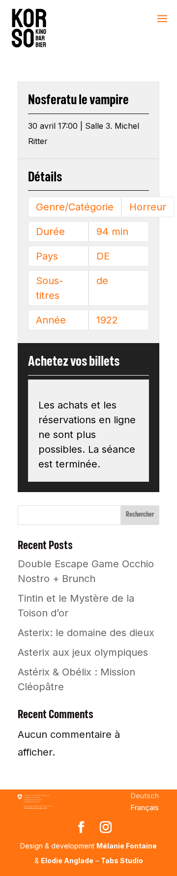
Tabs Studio (122, 860)
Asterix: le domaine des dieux (86, 633)
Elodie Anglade (67, 860)
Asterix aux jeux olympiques (83, 652)
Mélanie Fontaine (126, 846)
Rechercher (140, 514)
